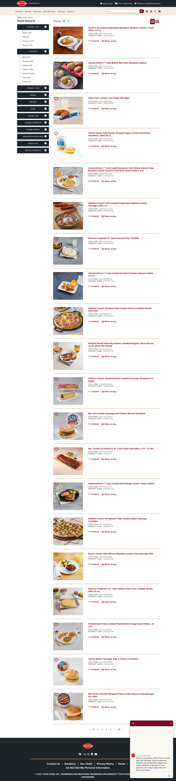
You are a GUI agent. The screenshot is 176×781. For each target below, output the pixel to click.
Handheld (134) (28, 73)
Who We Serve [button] (49, 11)
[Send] (169, 775)
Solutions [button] (37, 11)
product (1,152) (28, 41)
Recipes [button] (61, 11)
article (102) (27, 33)
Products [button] (19, 11)
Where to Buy (110, 41)
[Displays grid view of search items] (157, 21)
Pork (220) (26, 78)
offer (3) (25, 37)
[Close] (170, 723)
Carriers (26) (27, 65)
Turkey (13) (26, 82)
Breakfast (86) (27, 61)
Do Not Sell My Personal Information (88, 768)
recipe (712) (27, 45)
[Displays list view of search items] (152, 21)
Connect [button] (70, 11)
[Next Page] (123, 729)
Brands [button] (28, 11)
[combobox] (124, 11)
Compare (95, 41)
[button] (33, 27)
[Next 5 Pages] (115, 729)
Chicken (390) (27, 69)
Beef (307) (26, 57)
